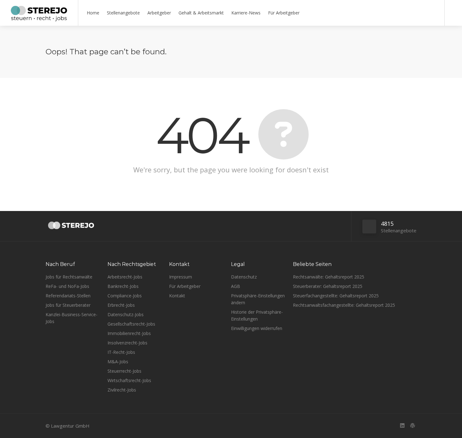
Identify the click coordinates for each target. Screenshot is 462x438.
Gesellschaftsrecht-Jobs (131, 324)
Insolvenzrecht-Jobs (127, 343)
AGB (235, 286)
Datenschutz (244, 277)
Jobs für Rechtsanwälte (69, 277)
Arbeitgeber (159, 13)
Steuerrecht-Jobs (124, 371)
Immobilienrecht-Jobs (129, 333)
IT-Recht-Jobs (121, 352)
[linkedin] (402, 426)
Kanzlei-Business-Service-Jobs (71, 317)
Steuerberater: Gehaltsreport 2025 (327, 286)
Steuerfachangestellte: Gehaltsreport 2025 (336, 296)
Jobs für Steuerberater (68, 305)
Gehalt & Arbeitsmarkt (201, 13)
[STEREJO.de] (39, 18)
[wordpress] (412, 426)
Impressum (180, 277)
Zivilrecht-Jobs (121, 390)
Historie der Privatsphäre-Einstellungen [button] (257, 315)
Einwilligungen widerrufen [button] (256, 328)
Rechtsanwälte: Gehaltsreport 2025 (328, 277)
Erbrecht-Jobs (121, 305)
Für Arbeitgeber (284, 13)
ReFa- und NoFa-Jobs (67, 286)
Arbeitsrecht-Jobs (124, 277)
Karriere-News (246, 13)
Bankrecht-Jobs (123, 286)
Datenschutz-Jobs (125, 314)
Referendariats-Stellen (68, 296)
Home (93, 13)
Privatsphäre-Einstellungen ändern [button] (258, 299)
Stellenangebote (123, 13)
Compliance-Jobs (124, 296)
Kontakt (177, 296)
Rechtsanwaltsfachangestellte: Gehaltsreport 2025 (344, 305)
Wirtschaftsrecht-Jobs (129, 380)
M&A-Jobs (117, 362)
